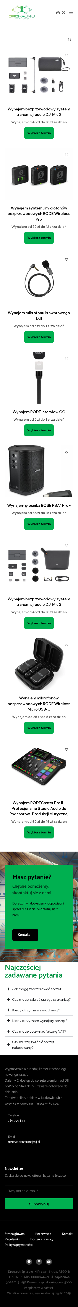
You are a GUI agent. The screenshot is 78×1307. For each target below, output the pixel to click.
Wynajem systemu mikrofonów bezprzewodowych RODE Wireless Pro (39, 213)
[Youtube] (49, 1261)
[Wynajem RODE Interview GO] (39, 378)
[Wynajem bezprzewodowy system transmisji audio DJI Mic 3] (39, 565)
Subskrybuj (39, 1204)
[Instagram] (39, 1261)
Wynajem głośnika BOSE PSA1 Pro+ (39, 505)
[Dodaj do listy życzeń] (66, 55)
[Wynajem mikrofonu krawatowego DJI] (39, 279)
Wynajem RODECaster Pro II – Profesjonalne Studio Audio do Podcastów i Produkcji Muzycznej (39, 808)
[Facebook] (29, 1261)
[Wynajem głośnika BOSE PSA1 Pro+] (39, 471)
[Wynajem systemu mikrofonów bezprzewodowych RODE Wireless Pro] (39, 174)
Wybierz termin (39, 133)
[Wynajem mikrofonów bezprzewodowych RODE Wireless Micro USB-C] (39, 664)
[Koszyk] (58, 12)
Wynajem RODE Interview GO (39, 412)
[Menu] (71, 12)
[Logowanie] (63, 12)
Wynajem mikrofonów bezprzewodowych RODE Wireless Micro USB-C (39, 703)
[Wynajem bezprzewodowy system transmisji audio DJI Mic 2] (39, 75)
